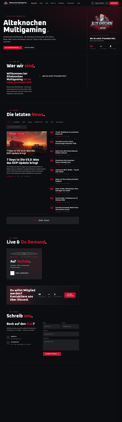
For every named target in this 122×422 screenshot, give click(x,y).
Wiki (47, 3)
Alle (9, 122)
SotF (52, 122)
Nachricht (46, 338)
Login (78, 3)
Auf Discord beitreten (12, 47)
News (41, 3)
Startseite (34, 3)
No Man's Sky (38, 122)
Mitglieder (61, 3)
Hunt (23, 122)
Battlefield (59, 122)
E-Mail (64, 323)
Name (44, 323)
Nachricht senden (51, 353)
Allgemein (16, 122)
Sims (46, 122)
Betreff (45, 330)
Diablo (30, 122)
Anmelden (114, 3)
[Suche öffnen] (92, 3)
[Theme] (106, 3)
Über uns (53, 3)
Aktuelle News (29, 47)
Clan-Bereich (70, 3)
